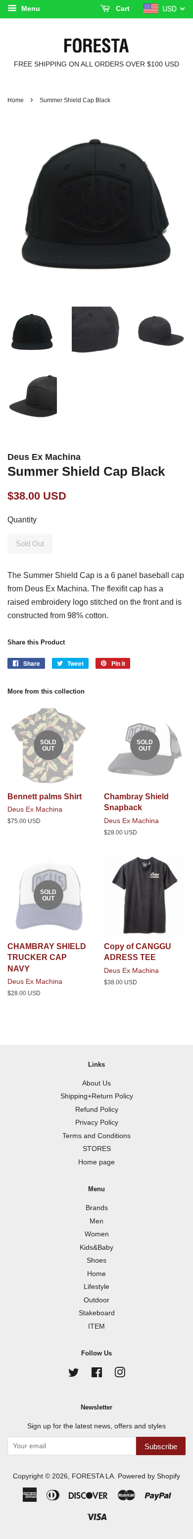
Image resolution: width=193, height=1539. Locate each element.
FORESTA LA (93, 1476)
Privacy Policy (96, 1122)
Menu (29, 8)
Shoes (96, 1260)
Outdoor (96, 1300)
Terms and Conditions (96, 1136)
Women (97, 1234)
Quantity (22, 519)
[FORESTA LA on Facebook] (96, 1374)
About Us (96, 1083)
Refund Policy (96, 1109)
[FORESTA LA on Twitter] (73, 1374)
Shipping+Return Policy (96, 1096)
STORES (97, 1149)
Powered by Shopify (149, 1476)
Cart (122, 8)
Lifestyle (96, 1286)
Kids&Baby (96, 1247)
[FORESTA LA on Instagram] (119, 1374)
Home (15, 100)
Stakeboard (97, 1313)
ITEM (96, 1326)
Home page (96, 1162)
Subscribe (161, 1446)
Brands (97, 1208)
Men (96, 1221)
